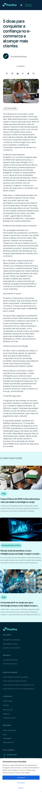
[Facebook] (7, 73)
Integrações (7, 738)
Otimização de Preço (10, 644)
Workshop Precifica (10, 664)
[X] (12, 73)
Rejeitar (21, 788)
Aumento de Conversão (11, 648)
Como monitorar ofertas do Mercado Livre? (18, 685)
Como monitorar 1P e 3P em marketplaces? (18, 689)
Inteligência (7, 640)
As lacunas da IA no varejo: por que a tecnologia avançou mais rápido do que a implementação (19, 605)
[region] (21, 775)
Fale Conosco (8, 710)
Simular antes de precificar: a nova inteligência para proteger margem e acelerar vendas (21, 553)
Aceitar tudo (21, 778)
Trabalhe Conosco (9, 718)
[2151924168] (21, 518)
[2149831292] (21, 466)
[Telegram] (28, 73)
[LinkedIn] (17, 73)
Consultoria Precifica (10, 660)
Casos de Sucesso (9, 730)
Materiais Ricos (8, 742)
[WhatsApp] (23, 73)
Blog (4, 734)
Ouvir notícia (11, 108)
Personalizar (21, 783)
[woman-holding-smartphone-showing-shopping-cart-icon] (21, 570)
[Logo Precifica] (10, 4)
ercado (16, 640)
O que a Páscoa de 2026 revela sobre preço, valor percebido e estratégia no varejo (20, 500)
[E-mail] (33, 73)
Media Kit (6, 714)
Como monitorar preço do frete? (14, 681)
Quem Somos (8, 701)
